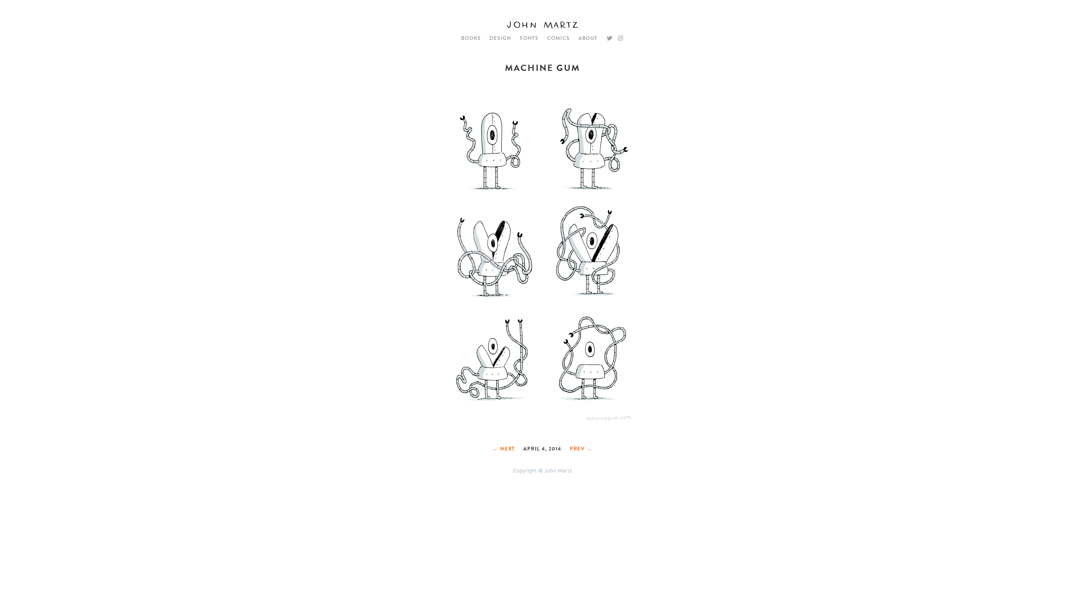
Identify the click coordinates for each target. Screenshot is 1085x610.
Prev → (581, 448)
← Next (504, 448)
